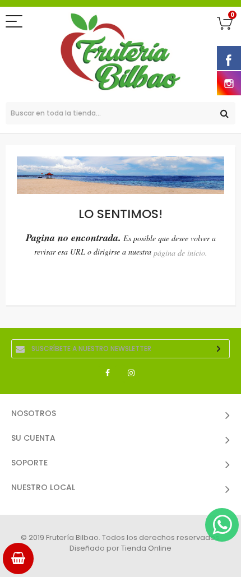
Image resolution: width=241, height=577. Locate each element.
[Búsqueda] (224, 113)
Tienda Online (146, 548)
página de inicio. (180, 252)
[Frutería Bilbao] (120, 51)
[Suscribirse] (218, 348)
